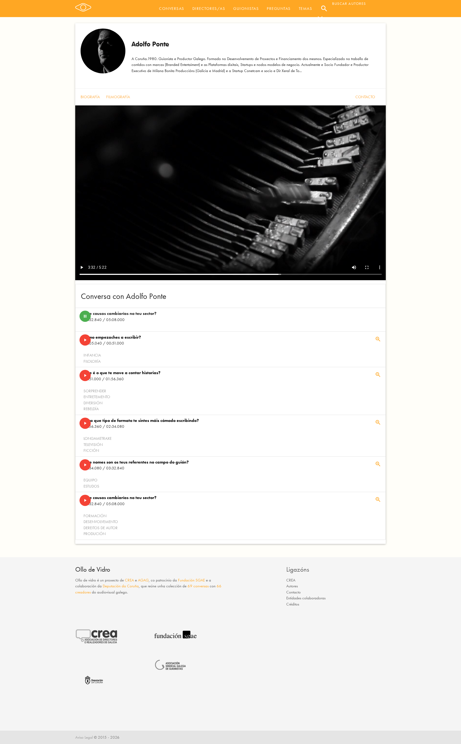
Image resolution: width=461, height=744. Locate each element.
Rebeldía (91, 408)
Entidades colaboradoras (305, 598)
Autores (292, 586)
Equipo (90, 480)
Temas (305, 8)
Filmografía (118, 97)
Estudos (91, 486)
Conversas (171, 8)
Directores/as (208, 8)
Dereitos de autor (101, 528)
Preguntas (279, 8)
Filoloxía (92, 361)
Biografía (90, 97)
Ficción (91, 450)
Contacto (365, 97)
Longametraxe (98, 438)
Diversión (93, 403)
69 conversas (198, 586)
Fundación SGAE (191, 580)
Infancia (92, 355)
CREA (129, 580)
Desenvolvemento (101, 521)
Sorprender (95, 391)
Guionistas (246, 8)
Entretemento (97, 396)
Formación (95, 516)
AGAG (143, 580)
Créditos (292, 604)
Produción (95, 533)
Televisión (93, 444)
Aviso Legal (84, 737)
